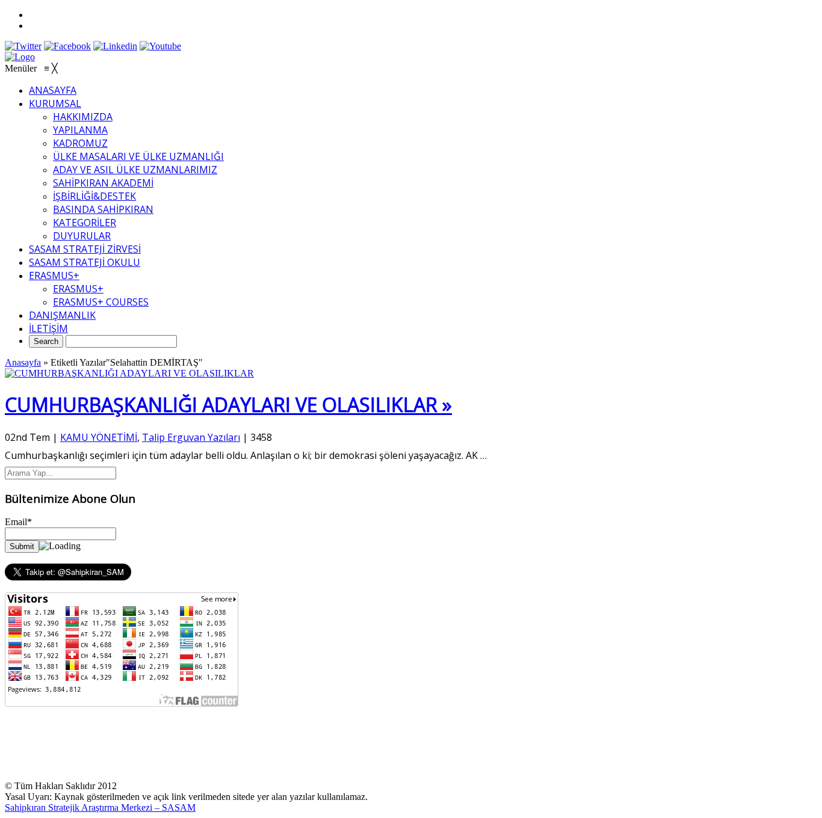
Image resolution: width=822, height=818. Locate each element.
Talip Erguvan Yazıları (191, 437)
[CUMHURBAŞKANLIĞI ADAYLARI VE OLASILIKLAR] (129, 373)
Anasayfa (23, 362)
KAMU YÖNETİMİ (98, 437)
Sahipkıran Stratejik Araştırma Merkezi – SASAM (100, 807)
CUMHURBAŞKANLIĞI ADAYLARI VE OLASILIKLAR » (228, 404)
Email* (18, 522)
